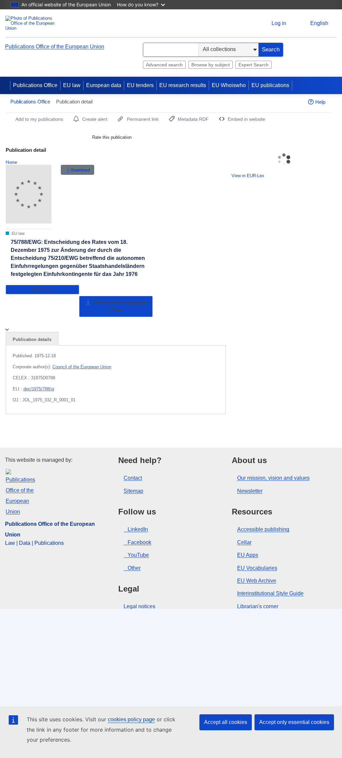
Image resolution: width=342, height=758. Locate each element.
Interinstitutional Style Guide (270, 593)
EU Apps (247, 555)
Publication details (32, 339)
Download (80, 170)
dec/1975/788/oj (38, 388)
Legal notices (139, 606)
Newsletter (250, 491)
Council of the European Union (81, 366)
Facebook (139, 542)
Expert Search (253, 64)
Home (11, 162)
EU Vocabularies (257, 568)
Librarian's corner (257, 606)
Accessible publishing (263, 529)
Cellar (244, 542)
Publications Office (35, 85)
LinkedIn (138, 529)
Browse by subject (210, 64)
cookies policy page (131, 719)
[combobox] (170, 49)
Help (320, 102)
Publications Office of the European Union (54, 46)
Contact (133, 478)
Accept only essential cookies (294, 722)
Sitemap (133, 491)
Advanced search (164, 64)
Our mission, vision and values (273, 478)
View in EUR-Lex (247, 175)
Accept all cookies (225, 722)
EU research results (182, 85)
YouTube (138, 555)
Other (134, 568)
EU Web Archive (256, 581)
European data (103, 85)
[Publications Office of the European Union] (31, 23)
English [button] (319, 23)
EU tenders (140, 85)
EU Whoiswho (229, 85)
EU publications (270, 85)
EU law (71, 85)
